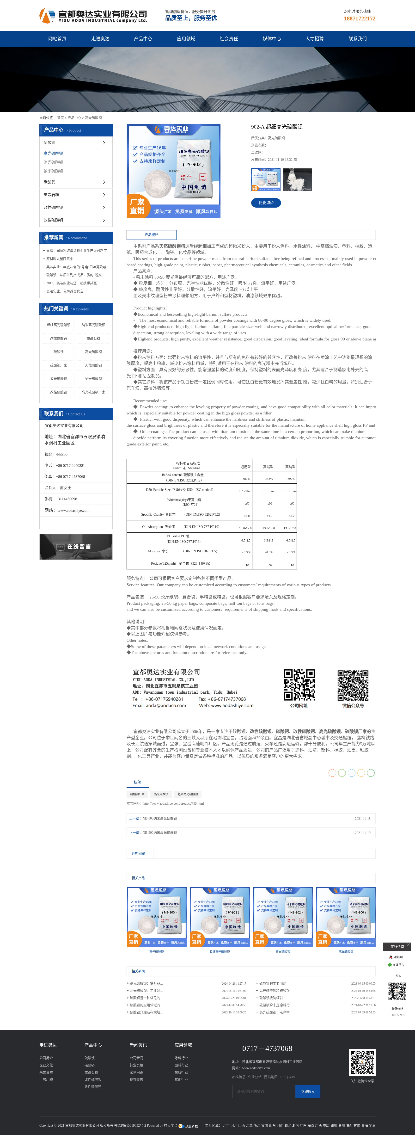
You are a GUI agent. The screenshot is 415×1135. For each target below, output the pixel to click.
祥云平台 (170, 1125)
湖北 (287, 1125)
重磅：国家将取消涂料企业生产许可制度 (76, 251)
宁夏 (372, 1125)
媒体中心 (272, 38)
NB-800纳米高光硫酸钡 (160, 818)
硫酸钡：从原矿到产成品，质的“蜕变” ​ (75, 275)
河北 (234, 1125)
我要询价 (266, 203)
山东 (272, 1125)
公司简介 (46, 1058)
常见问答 (136, 1072)
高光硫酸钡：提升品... (146, 983)
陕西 (349, 1125)
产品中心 (143, 38)
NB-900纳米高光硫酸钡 (160, 832)
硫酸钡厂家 (58, 365)
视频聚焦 (136, 1079)
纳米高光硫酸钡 (93, 325)
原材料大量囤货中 (59, 259)
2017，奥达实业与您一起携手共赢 (71, 283)
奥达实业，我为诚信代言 (64, 291)
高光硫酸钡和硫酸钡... (276, 991)
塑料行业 (181, 1065)
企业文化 (46, 1065)
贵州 (341, 1125)
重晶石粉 (51, 195)
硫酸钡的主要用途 (272, 983)
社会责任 (229, 38)
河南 (280, 1125)
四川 (333, 1125)
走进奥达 (100, 38)
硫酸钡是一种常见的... (146, 998)
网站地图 (271, 1077)
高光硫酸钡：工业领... (146, 991)
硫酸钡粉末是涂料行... (276, 1005)
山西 (241, 1125)
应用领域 (186, 38)
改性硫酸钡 (53, 207)
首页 (60, 118)
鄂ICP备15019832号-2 (130, 1125)
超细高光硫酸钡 (58, 325)
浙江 (257, 1125)
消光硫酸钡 (53, 162)
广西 (318, 1125)
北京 (226, 1125)
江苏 (249, 1125)
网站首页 (57, 38)
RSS (283, 1077)
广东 (303, 1125)
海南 (310, 1125)
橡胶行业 (181, 1072)
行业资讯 (136, 1065)
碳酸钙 (49, 182)
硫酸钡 (49, 143)
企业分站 (255, 1077)
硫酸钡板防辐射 (271, 998)
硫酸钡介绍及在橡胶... (146, 1012)
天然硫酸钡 (93, 365)
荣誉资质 (46, 1072)
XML (292, 1077)
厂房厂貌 (46, 1079)
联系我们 (357, 38)
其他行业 (181, 1079)
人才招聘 (314, 38)
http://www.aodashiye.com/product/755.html (173, 803)
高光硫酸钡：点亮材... (276, 1012)
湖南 (295, 1125)
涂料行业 (181, 1058)
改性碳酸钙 (53, 220)
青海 (364, 1125)
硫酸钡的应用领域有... (146, 1005)
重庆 (326, 1125)
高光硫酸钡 (93, 118)
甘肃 (357, 1125)
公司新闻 (136, 1058)
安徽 (264, 1125)
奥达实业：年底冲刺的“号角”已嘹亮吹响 (76, 267)
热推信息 (238, 1077)
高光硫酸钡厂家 (93, 392)
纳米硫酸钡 (53, 171)
